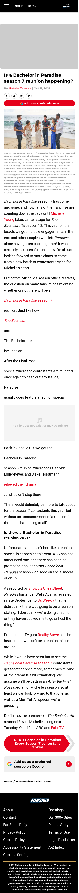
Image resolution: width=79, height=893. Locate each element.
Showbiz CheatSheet (45, 588)
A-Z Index (56, 847)
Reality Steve (48, 635)
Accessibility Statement (22, 847)
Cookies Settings (16, 855)
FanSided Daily (15, 825)
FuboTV (57, 728)
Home (8, 781)
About (8, 810)
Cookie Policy (14, 840)
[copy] (29, 96)
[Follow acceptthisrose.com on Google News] (69, 764)
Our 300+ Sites (60, 817)
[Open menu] (6, 6)
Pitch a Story (58, 825)
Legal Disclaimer (61, 840)
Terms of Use (59, 832)
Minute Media (23, 865)
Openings (56, 810)
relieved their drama (20, 484)
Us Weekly (45, 600)
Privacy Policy (14, 832)
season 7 (28, 300)
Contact (9, 817)
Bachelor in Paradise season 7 (34, 781)
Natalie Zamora (20, 88)
